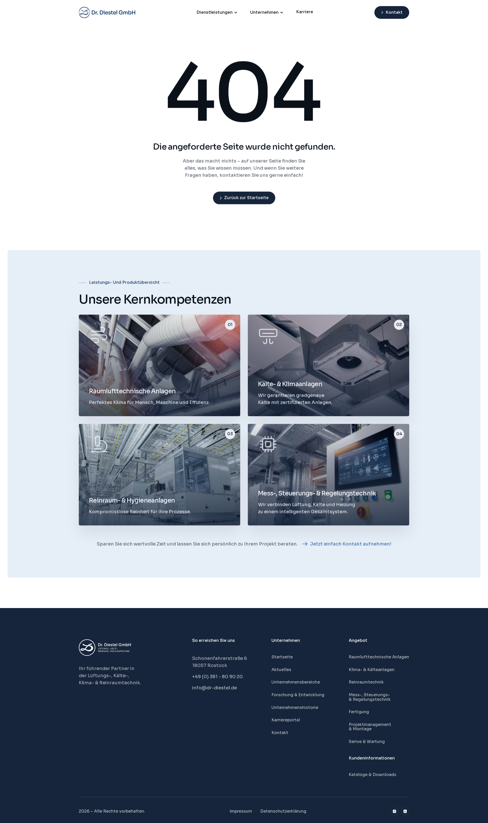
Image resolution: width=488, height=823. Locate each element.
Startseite (282, 657)
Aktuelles (281, 669)
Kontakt (279, 732)
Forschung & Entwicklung (297, 694)
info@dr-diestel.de (214, 688)
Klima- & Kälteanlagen (371, 669)
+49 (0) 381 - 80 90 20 (217, 676)
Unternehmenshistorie (294, 707)
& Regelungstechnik (370, 699)
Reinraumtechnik (366, 682)
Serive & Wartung (367, 741)
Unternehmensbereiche (295, 682)
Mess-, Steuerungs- (370, 694)
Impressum (241, 811)
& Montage (360, 729)
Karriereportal (285, 720)
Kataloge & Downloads (372, 774)
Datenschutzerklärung (283, 811)
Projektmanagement (370, 724)
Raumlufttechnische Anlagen (379, 657)
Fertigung (359, 712)
